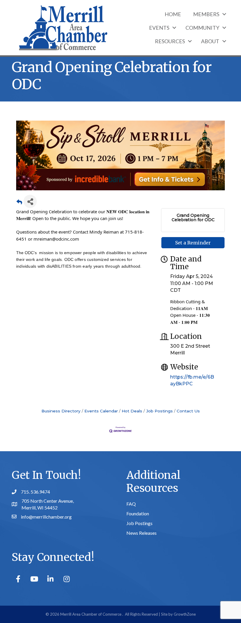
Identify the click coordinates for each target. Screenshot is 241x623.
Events (159, 27)
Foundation (137, 513)
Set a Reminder (193, 243)
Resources (170, 41)
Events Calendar (101, 411)
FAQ (131, 504)
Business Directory (61, 411)
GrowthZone (185, 614)
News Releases (141, 533)
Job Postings (159, 411)
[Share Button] (30, 201)
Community (202, 27)
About (210, 41)
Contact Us (188, 411)
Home (173, 14)
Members (206, 14)
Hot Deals (132, 411)
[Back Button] (19, 203)
